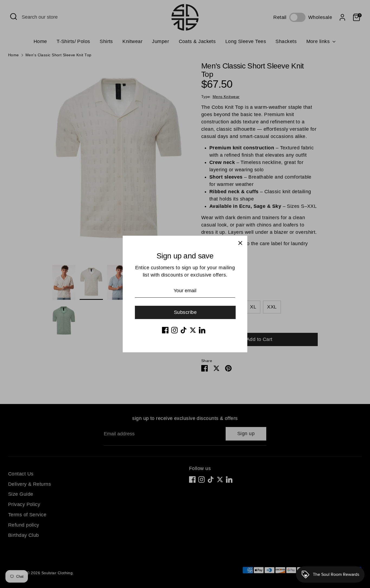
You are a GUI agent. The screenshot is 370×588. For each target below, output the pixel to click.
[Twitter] (193, 330)
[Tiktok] (183, 330)
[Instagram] (174, 330)
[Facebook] (165, 330)
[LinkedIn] (202, 330)
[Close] (240, 243)
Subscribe (185, 312)
